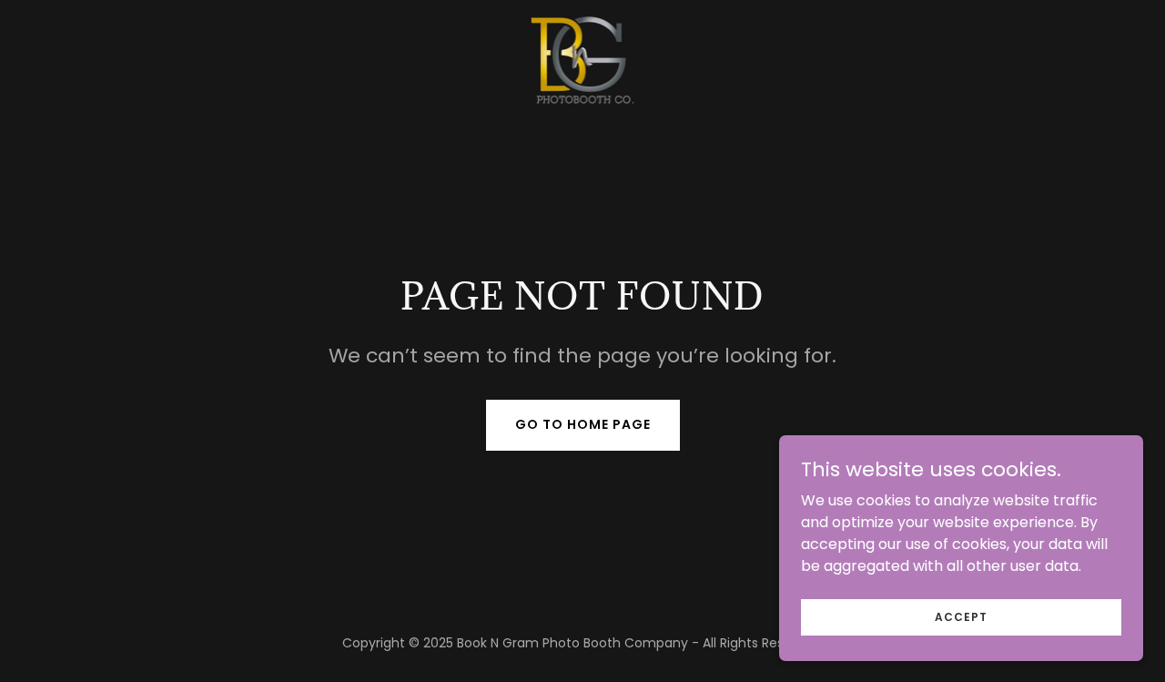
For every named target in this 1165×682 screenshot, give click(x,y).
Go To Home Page (583, 424)
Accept (961, 616)
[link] (583, 58)
